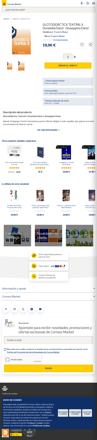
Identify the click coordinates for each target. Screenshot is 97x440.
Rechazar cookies (63, 413)
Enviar (48, 368)
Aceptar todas (87, 413)
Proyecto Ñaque (61, 32)
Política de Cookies (41, 426)
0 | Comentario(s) (60, 40)
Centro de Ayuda (51, 83)
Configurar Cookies (75, 413)
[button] (74, 57)
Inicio (6, 19)
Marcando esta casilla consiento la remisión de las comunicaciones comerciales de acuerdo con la (47, 350)
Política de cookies (9, 394)
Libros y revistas (21, 19)
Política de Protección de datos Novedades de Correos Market (33, 352)
